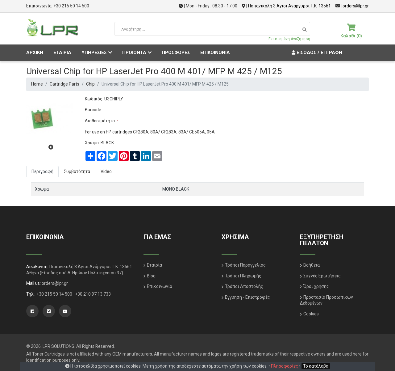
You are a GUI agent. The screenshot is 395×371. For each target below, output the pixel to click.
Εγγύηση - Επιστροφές (247, 297)
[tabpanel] (51, 119)
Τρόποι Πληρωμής (243, 275)
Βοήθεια (311, 265)
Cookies (311, 313)
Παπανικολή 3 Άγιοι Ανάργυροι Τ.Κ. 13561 (289, 5)
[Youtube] (65, 311)
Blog (151, 275)
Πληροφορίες (284, 366)
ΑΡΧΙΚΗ (34, 52)
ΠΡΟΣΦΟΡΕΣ (176, 52)
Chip (90, 84)
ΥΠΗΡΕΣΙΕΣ (94, 52)
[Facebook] (32, 311)
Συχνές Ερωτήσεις (322, 275)
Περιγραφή (42, 171)
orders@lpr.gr (356, 5)
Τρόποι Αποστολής (244, 286)
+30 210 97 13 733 (93, 294)
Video (106, 171)
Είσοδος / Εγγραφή (318, 52)
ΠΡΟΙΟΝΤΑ (134, 52)
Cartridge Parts (64, 84)
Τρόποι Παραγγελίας (245, 265)
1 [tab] (51, 147)
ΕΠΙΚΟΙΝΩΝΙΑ (215, 52)
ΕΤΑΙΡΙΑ (62, 52)
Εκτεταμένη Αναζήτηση (289, 39)
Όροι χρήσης (316, 286)
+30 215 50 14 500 (71, 5)
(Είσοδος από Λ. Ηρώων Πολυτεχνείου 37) (81, 272)
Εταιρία (154, 265)
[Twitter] (49, 311)
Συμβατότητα (77, 171)
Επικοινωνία (159, 286)
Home (37, 84)
